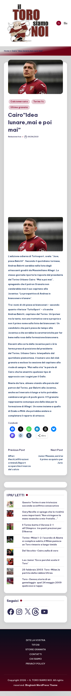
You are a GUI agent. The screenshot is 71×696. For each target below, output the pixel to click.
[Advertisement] (35, 178)
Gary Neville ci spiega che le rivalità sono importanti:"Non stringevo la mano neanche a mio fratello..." (43, 515)
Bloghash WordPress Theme (41, 685)
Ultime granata (19, 107)
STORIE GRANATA (35, 649)
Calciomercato (19, 101)
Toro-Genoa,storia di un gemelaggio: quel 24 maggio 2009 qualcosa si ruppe (42, 582)
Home (6, 51)
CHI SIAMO (35, 658)
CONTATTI (35, 654)
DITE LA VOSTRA (35, 640)
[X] (28, 612)
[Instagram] (19, 612)
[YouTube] (44, 612)
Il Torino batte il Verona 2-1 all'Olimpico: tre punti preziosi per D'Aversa (41, 528)
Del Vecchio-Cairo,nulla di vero (40, 550)
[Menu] (65, 23)
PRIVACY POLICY (35, 663)
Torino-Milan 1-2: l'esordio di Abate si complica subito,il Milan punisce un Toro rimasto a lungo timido (42, 541)
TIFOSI (35, 644)
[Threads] (36, 612)
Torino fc (38, 101)
